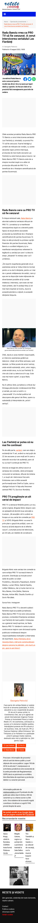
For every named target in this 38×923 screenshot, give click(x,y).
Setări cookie (7, 915)
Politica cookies (8, 909)
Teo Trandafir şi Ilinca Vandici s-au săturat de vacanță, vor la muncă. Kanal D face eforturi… (30, 847)
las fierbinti (10, 745)
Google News (27, 812)
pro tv (22, 745)
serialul (19, 450)
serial (22, 750)
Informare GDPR (8, 912)
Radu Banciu (26, 218)
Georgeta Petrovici (10, 47)
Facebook (29, 814)
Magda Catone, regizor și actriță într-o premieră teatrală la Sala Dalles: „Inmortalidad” (18, 845)
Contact (5, 906)
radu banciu (10, 750)
